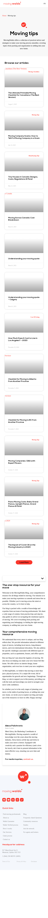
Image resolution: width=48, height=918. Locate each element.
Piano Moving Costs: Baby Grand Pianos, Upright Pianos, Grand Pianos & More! (23, 504)
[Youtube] (8, 800)
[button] (24, 562)
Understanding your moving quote (23, 259)
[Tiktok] (22, 800)
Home (4, 16)
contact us (28, 759)
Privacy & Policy (21, 861)
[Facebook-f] (4, 800)
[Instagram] (13, 800)
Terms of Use (6, 861)
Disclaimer (34, 861)
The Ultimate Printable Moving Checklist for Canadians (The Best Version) (23, 95)
